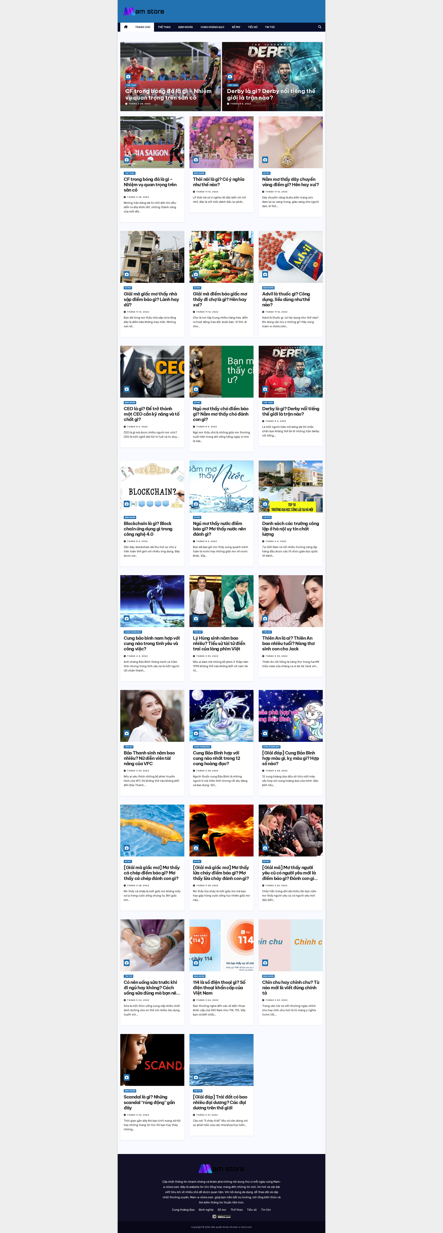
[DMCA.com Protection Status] (221, 1216)
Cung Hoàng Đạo (212, 27)
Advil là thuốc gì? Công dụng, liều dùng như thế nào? (286, 299)
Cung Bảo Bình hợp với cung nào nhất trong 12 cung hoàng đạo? (216, 758)
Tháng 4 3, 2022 (137, 656)
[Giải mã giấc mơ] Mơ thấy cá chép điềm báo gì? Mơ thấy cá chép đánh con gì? (152, 873)
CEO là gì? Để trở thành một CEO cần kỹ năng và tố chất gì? (151, 414)
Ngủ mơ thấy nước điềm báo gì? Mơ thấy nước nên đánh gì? (219, 529)
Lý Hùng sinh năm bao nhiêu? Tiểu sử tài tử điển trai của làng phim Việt (219, 643)
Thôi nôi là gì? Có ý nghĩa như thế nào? (218, 181)
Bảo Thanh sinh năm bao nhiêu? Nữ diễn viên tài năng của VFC (149, 758)
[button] (319, 27)
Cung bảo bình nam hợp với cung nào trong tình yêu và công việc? (152, 643)
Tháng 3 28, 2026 (140, 104)
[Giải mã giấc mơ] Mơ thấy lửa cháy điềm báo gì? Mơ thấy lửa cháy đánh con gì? (221, 873)
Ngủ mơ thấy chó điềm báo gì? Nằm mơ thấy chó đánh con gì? (220, 414)
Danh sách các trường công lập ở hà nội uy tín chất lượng (290, 529)
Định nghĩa (185, 27)
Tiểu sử (252, 27)
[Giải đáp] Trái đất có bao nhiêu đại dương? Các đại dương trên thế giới (220, 1102)
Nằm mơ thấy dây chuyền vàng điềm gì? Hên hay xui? (290, 181)
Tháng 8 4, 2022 (240, 104)
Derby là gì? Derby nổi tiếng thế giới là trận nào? (271, 94)
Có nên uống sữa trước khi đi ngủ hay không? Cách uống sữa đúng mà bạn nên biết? (151, 990)
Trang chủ (142, 27)
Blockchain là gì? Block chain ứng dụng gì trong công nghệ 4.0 (148, 529)
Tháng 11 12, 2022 (207, 192)
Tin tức (270, 27)
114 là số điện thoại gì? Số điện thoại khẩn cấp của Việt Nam (219, 987)
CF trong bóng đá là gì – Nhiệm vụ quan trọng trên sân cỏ (168, 94)
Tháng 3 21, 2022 (207, 1115)
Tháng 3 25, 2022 (276, 885)
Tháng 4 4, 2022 (275, 541)
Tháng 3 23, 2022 (276, 1000)
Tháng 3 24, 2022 (138, 1000)
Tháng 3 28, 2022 (207, 771)
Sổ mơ (236, 27)
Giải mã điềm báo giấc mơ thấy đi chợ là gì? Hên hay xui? (220, 299)
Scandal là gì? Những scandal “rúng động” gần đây (149, 1102)
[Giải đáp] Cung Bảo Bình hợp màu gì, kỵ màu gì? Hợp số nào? (290, 758)
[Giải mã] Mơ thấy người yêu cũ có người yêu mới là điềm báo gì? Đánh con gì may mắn (289, 876)
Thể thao (164, 27)
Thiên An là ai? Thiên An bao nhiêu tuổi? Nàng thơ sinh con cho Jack (288, 643)
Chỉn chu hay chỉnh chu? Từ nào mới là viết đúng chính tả (290, 987)
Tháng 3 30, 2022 (207, 656)
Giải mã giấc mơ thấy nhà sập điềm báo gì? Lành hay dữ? (151, 299)
